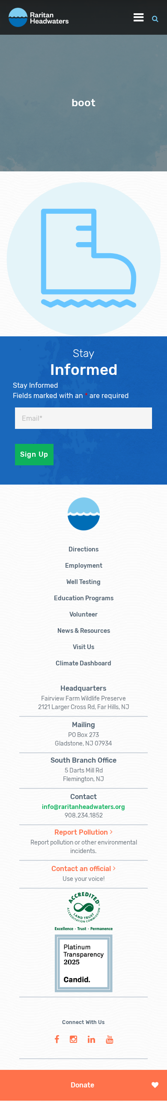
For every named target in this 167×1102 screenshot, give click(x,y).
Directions (83, 549)
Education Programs (83, 598)
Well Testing (83, 582)
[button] (155, 17)
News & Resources (83, 631)
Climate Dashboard (83, 663)
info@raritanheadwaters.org (83, 807)
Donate (82, 1085)
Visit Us (83, 647)
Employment (83, 565)
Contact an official (81, 869)
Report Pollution (81, 832)
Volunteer (83, 614)
